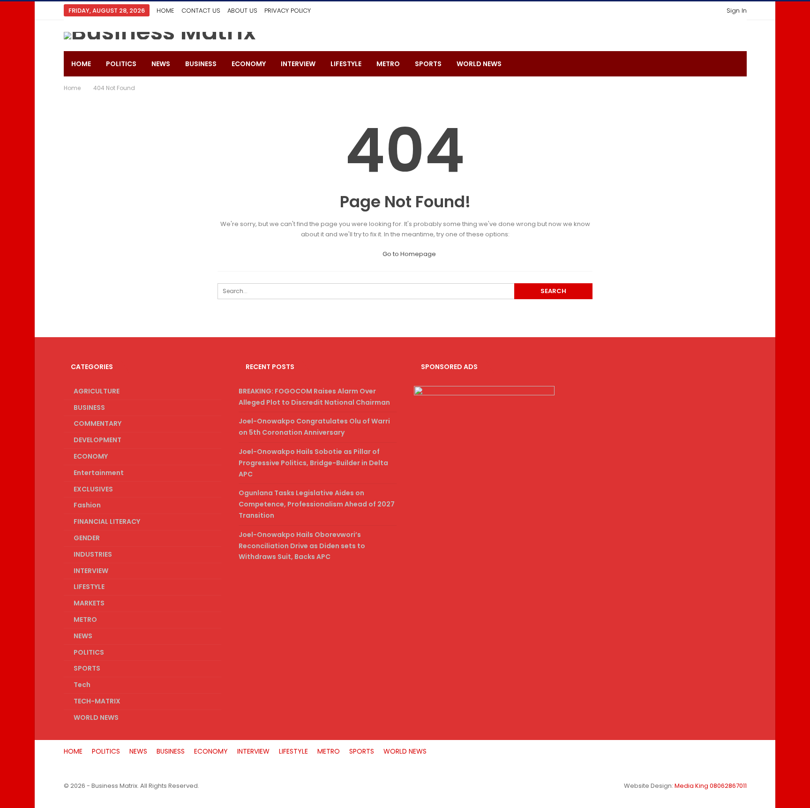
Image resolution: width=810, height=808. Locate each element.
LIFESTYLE (345, 63)
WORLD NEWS (479, 63)
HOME (165, 10)
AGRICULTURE (97, 391)
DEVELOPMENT (97, 440)
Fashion (87, 505)
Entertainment (99, 472)
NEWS (160, 63)
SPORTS (428, 63)
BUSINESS (201, 63)
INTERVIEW (298, 63)
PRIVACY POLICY (287, 10)
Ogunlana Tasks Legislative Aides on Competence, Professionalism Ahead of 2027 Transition (317, 504)
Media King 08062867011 (711, 785)
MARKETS (89, 603)
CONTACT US (200, 10)
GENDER (87, 538)
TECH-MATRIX (97, 701)
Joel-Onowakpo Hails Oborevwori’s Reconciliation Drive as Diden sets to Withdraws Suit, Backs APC (302, 546)
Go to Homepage (408, 253)
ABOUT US (242, 10)
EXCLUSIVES (93, 489)
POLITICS (121, 63)
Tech (82, 684)
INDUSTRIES (93, 554)
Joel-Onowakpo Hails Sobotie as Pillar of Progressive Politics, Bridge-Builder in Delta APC (313, 463)
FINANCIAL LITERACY (107, 521)
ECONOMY (249, 63)
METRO (388, 63)
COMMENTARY (97, 423)
